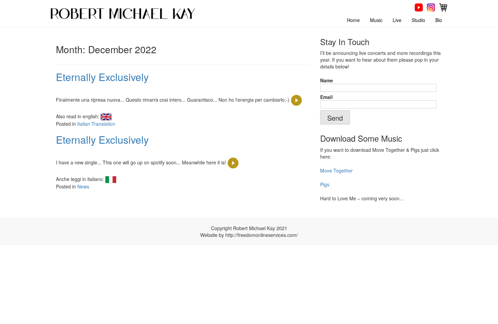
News (83, 186)
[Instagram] (431, 6)
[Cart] (443, 6)
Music (376, 20)
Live (397, 20)
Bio (438, 20)
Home (353, 20)
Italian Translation (96, 123)
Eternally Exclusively (102, 76)
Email (326, 97)
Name (326, 80)
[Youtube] (419, 6)
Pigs (324, 184)
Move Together (336, 170)
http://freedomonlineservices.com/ (261, 234)
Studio (418, 20)
